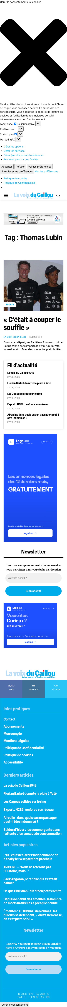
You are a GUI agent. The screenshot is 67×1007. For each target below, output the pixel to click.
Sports (10, 304)
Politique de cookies (15, 178)
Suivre (33, 681)
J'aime (11, 681)
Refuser (20, 166)
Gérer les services (14, 150)
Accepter (6, 166)
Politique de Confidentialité (19, 182)
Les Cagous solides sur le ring (24, 394)
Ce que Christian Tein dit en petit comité (32, 891)
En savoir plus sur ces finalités (21, 159)
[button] (33, 53)
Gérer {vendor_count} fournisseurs (23, 155)
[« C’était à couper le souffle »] (33, 285)
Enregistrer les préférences (17, 171)
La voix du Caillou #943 (20, 373)
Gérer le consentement (14, 1004)
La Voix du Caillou (15, 337)
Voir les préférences (39, 166)
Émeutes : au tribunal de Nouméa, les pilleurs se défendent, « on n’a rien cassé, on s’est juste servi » (33, 915)
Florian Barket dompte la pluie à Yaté (29, 383)
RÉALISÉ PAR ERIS (39, 997)
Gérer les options (13, 146)
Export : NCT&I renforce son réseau (27, 404)
